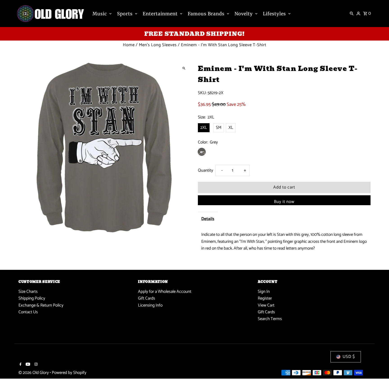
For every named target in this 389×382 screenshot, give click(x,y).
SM (218, 127)
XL (230, 127)
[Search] (352, 13)
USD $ (349, 356)
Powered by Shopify (69, 372)
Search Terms (270, 318)
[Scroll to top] (379, 370)
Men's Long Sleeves (158, 44)
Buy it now (284, 201)
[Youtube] (27, 364)
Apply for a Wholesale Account (164, 291)
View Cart (266, 305)
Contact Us (28, 312)
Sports (125, 13)
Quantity (205, 170)
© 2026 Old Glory (34, 372)
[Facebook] (19, 364)
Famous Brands (206, 13)
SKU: (202, 93)
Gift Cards (146, 298)
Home (129, 44)
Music (100, 13)
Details (207, 218)
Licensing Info (150, 305)
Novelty (244, 13)
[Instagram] (35, 364)
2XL (203, 127)
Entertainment (160, 13)
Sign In (264, 291)
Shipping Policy (31, 298)
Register (265, 298)
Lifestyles (274, 13)
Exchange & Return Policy (40, 305)
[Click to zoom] (184, 68)
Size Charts (28, 291)
